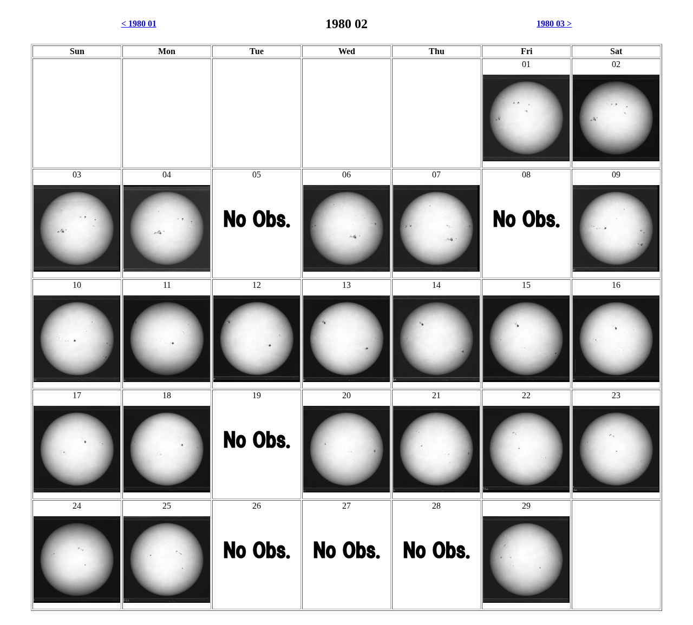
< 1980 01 (138, 23)
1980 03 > (554, 23)
